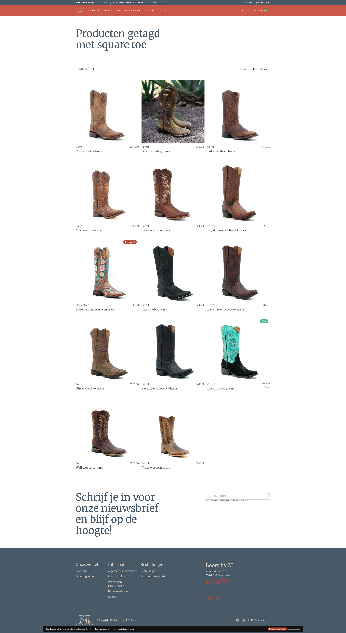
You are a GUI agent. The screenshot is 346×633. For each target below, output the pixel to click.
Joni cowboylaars (154, 309)
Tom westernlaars (89, 151)
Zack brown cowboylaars (225, 309)
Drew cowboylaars (221, 388)
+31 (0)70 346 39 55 (218, 579)
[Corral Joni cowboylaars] (173, 269)
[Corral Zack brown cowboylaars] (238, 269)
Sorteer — (245, 69)
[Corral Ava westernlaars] (107, 190)
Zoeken (243, 10)
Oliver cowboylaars (90, 388)
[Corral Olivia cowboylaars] (173, 111)
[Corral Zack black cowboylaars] (173, 348)
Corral (79, 146)
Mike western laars (156, 467)
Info (161, 10)
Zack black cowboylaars (159, 388)
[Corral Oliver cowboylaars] (107, 348)
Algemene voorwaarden (123, 571)
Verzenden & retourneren (116, 584)
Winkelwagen (261, 10)
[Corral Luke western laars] (238, 111)
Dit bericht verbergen (277, 629)
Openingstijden (85, 576)
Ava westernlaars (88, 230)
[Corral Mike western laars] (173, 427)
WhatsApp (212, 597)
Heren (107, 10)
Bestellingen (148, 571)
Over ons (150, 10)
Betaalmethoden (118, 591)
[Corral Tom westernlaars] (107, 111)
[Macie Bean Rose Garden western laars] (107, 269)
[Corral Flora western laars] (173, 190)
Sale (119, 10)
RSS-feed (132, 620)
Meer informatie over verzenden (147, 2)
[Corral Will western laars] (107, 427)
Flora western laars (156, 230)
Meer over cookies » (294, 629)
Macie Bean (82, 305)
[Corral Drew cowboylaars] (238, 348)
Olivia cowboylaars (156, 151)
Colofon (113, 597)
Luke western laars (221, 151)
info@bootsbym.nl (217, 583)
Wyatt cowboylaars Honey (227, 230)
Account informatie (153, 576)
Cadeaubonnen (133, 10)
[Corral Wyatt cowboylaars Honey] (238, 190)
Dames (93, 10)
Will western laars (89, 467)
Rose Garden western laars (95, 309)
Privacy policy (116, 576)
